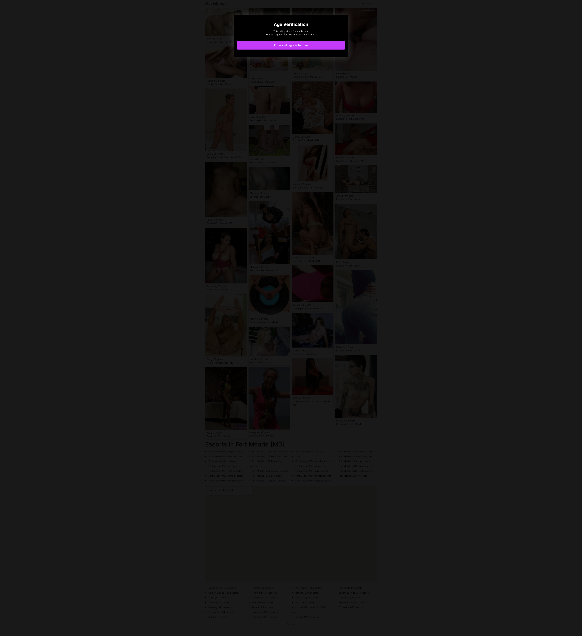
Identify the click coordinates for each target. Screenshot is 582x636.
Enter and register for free (291, 45)
